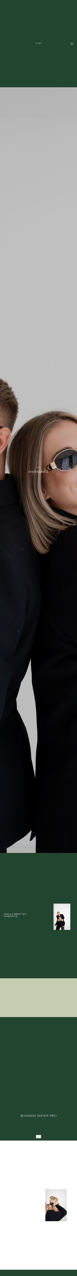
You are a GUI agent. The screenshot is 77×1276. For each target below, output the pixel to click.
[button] (71, 44)
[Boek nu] (38, 1136)
